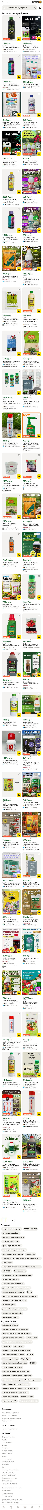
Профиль (39, 1507)
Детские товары (7, 1481)
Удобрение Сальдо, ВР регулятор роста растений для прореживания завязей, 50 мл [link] (31, 883)
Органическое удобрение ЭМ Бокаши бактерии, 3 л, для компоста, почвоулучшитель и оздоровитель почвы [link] (11, 123)
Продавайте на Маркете (9, 1415)
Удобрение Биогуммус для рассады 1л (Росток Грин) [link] (31, 1164)
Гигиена (4, 1445)
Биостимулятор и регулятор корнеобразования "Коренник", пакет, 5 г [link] (11, 362)
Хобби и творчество (8, 1461)
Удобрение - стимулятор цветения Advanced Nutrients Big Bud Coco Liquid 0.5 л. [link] (10, 161)
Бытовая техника (7, 1442)
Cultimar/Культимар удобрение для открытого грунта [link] (11, 1164)
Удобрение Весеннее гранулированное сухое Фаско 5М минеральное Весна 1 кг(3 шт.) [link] (10, 920)
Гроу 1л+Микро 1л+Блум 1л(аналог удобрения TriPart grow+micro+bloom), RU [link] (31, 161)
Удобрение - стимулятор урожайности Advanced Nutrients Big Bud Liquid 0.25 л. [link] (31, 46)
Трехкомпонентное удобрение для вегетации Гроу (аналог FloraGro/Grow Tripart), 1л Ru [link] (31, 238)
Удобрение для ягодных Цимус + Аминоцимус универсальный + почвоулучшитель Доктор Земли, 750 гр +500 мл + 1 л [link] (31, 1002)
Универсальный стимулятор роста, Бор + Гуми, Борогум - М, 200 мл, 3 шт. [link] (11, 1123)
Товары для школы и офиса (10, 1470)
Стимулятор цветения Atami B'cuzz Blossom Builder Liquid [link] (11, 84)
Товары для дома (7, 1453)
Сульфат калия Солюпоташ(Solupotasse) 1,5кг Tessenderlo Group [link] (10, 605)
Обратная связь (7, 1490)
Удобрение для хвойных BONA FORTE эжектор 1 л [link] (31, 444)
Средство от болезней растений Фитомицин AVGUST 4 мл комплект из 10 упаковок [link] (31, 1044)
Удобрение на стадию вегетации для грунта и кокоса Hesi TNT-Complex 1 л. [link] (11, 200)
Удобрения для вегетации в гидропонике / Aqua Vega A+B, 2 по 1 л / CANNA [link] (31, 85)
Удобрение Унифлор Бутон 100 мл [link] (31, 605)
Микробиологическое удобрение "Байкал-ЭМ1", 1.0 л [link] (11, 1083)
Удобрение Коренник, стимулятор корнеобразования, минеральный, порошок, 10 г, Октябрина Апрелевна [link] (11, 524)
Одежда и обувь (7, 1450)
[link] (11, 1229)
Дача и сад (5, 1464)
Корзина (32, 1507)
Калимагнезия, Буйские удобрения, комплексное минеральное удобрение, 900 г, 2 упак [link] (31, 524)
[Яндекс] (16, 1503)
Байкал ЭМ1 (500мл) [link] (9, 722)
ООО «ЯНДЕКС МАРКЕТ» (15, 1500)
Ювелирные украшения (9, 1483)
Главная (3, 1507)
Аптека (4, 1456)
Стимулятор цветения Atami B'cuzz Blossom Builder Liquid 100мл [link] (11, 238)
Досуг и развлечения (8, 1437)
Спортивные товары (8, 1472)
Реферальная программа (9, 1429)
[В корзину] (18, 38)
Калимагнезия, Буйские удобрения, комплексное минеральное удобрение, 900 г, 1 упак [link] (10, 277)
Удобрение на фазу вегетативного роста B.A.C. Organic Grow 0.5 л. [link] (11, 46)
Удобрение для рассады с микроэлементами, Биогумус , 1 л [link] (11, 683)
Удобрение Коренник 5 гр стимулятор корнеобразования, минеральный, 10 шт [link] (31, 402)
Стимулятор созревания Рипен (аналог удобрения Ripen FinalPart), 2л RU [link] (31, 278)
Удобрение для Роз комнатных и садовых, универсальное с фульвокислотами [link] (10, 959)
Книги (4, 1467)
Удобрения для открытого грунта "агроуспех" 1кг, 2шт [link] (31, 763)
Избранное (25, 1507)
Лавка (18, 1507)
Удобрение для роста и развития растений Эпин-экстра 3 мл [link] (11, 804)
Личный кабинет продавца (10, 1413)
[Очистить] (34, 7)
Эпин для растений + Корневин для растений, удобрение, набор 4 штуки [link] (31, 1205)
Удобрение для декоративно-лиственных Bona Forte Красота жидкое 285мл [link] (11, 644)
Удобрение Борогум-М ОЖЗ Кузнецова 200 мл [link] (11, 1043)
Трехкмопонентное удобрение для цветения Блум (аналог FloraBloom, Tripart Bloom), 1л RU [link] (31, 200)
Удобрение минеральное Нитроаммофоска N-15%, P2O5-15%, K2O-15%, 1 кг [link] (10, 318)
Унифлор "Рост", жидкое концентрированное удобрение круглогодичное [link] (31, 1083)
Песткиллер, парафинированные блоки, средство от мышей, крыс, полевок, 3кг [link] (11, 484)
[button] (40, 7)
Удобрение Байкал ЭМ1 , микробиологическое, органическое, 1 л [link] (30, 320)
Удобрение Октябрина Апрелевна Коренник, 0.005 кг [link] (31, 362)
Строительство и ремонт (9, 1478)
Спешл (10, 1507)
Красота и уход (6, 1459)
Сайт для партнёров (8, 1421)
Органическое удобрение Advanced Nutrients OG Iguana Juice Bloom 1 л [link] (31, 920)
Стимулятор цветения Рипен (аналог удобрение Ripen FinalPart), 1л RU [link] (11, 1001)
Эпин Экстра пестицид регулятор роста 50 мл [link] (10, 761)
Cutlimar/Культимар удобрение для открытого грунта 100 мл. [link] (31, 682)
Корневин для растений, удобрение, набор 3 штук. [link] (11, 843)
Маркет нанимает (7, 1493)
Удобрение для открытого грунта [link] (31, 959)
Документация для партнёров (11, 1418)
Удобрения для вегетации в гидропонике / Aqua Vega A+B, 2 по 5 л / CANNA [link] (11, 883)
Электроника (6, 1448)
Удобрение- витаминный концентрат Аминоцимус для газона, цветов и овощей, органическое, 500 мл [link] (31, 803)
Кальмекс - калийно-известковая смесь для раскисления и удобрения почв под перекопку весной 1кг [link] (31, 484)
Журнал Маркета (7, 1496)
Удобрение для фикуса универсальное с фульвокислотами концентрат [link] (30, 563)
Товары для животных (9, 1475)
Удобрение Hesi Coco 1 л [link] (10, 562)
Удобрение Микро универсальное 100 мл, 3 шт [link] (11, 402)
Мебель (4, 1439)
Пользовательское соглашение (11, 1488)
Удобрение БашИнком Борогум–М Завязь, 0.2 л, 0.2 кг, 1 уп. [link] (31, 1121)
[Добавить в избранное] (19, 17)
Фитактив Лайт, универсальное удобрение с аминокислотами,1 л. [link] (31, 723)
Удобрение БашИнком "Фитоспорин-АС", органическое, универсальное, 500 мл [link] (30, 123)
